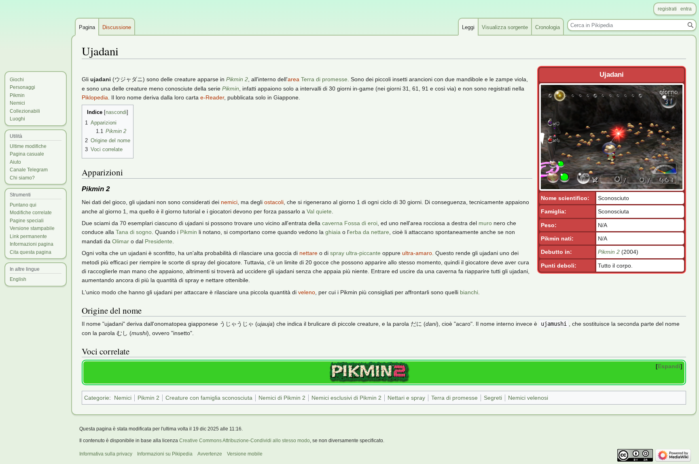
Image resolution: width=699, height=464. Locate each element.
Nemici (122, 397)
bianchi (469, 292)
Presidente (158, 241)
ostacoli (274, 202)
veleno (306, 292)
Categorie (96, 397)
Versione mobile (245, 454)
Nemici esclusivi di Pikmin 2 (346, 397)
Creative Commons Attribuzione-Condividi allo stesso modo (244, 440)
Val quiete (319, 211)
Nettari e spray (406, 397)
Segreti (493, 397)
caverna (332, 223)
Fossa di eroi (360, 223)
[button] (670, 366)
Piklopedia (95, 97)
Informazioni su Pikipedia (165, 454)
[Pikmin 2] (369, 372)
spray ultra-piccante (355, 253)
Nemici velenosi (528, 397)
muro (485, 223)
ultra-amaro (417, 253)
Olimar (120, 241)
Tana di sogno (134, 232)
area (293, 79)
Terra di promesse (324, 79)
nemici (229, 202)
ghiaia (333, 232)
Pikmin (230, 88)
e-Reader (212, 97)
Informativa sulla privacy (105, 454)
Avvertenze (209, 454)
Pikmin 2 (609, 252)
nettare (308, 253)
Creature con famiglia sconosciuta (208, 397)
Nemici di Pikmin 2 (281, 397)
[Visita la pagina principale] (35, 32)
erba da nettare (369, 232)
